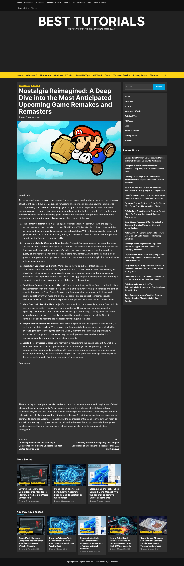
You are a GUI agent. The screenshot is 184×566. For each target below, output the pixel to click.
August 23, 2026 (33, 501)
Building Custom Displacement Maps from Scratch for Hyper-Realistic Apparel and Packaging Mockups (143, 247)
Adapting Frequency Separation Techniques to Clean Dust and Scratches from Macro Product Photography (144, 268)
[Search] (165, 75)
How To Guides (25, 85)
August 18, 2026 (124, 549)
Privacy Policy (23, 8)
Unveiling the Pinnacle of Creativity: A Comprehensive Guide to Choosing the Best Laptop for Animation (40, 444)
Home (19, 3)
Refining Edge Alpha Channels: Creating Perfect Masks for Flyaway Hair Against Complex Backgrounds (145, 214)
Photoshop (40, 3)
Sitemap (34, 8)
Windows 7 (28, 3)
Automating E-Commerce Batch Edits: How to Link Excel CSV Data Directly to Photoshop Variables (144, 236)
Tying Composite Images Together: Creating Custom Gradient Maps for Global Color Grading (143, 298)
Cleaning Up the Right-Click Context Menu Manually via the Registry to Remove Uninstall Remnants (144, 180)
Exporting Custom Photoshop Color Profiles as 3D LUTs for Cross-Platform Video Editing (145, 204)
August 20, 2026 (104, 501)
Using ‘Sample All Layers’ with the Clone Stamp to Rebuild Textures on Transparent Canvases (145, 196)
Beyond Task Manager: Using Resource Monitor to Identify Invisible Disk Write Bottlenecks (145, 159)
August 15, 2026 (155, 549)
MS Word (81, 3)
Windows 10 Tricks (53, 3)
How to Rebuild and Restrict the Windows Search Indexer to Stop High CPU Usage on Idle (145, 189)
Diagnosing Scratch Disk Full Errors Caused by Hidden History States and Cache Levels (144, 278)
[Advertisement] (92, 53)
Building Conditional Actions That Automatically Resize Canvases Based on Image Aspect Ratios (145, 287)
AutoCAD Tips (69, 3)
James (23, 117)
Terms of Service (100, 3)
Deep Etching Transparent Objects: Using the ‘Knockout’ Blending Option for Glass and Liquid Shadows (144, 225)
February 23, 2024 (34, 117)
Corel (89, 3)
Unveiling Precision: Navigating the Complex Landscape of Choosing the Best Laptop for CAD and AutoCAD (95, 444)
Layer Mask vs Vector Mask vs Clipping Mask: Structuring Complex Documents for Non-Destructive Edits (144, 258)
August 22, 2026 (68, 501)
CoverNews (100, 562)
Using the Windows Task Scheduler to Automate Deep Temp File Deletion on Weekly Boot (144, 169)
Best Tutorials (91, 21)
